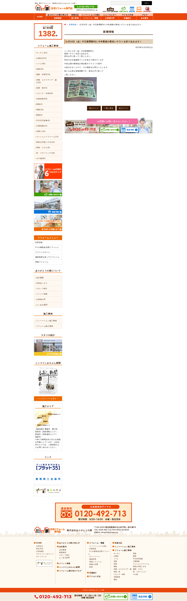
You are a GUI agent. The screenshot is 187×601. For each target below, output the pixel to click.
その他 (135, 574)
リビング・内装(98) (44, 93)
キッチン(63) (41, 53)
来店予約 (39, 549)
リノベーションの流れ (90, 15)
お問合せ (39, 546)
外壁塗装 (39, 242)
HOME (40, 17)
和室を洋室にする (139, 566)
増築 (134, 553)
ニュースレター (109, 15)
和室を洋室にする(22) (45, 142)
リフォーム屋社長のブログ (70, 571)
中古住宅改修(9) (43, 120)
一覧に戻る (108, 108)
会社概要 (40, 278)
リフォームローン (42, 252)
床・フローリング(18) (45, 153)
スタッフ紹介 (42, 288)
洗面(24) (40, 69)
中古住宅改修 (138, 559)
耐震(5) (39, 115)
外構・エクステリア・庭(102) (46, 81)
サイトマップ (41, 556)
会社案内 (144, 18)
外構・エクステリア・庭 (122, 569)
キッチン (117, 553)
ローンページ (94, 556)
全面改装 (117, 577)
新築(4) (39, 104)
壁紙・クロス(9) (43, 147)
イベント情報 (42, 294)
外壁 (115, 564)
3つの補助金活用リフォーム (47, 247)
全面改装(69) (41, 99)
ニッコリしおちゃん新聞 (69, 567)
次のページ (123, 108)
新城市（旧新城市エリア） (46, 434)
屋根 (115, 566)
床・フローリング (139, 572)
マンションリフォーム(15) (47, 137)
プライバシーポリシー (45, 554)
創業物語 (58, 18)
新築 (91, 567)
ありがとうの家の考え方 (58, 15)
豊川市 (55, 429)
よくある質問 (42, 305)
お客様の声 (41, 299)
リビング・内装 (119, 574)
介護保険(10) (41, 126)
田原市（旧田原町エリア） (46, 432)
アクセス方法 (127, 15)
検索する (147, 3)
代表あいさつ (42, 283)
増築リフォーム (41, 262)
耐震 (134, 556)
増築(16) (40, 110)
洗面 (115, 561)
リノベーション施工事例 (46, 321)
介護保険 (136, 561)
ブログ (145, 15)
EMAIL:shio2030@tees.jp (87, 10)
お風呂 (116, 556)
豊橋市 (47, 429)
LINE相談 (40, 551)
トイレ (116, 559)
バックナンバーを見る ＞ (48, 399)
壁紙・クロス (138, 569)
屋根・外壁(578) (43, 74)
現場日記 (75, 15)
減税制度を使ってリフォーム (47, 257)
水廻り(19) (40, 131)
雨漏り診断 (93, 564)
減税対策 (92, 559)
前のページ (94, 108)
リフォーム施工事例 (44, 326)
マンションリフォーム (141, 564)
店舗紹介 (127, 18)
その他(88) (40, 158)
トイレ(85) (40, 64)
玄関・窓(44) (41, 88)
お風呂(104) (41, 58)
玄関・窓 (117, 572)
